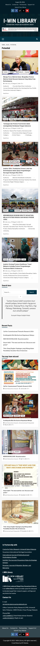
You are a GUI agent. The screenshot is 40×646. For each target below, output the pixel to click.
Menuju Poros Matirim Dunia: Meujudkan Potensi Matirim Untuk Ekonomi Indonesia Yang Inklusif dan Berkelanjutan (19, 79)
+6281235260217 (8, 618)
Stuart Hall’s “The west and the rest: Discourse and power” (19, 344)
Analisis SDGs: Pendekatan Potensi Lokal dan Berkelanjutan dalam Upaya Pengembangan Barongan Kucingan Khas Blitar (17, 171)
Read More (6, 93)
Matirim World (19, 72)
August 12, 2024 (16, 222)
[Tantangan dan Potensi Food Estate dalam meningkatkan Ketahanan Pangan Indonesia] (20, 109)
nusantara (17, 415)
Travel (23, 259)
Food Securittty (25, 119)
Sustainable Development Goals (12, 163)
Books (11, 451)
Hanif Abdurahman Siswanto (11, 389)
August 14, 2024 (16, 128)
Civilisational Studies (9, 486)
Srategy (18, 259)
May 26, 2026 (8, 424)
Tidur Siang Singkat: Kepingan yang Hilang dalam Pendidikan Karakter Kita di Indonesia (18, 349)
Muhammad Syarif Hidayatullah (26, 423)
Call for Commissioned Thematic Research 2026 (18, 331)
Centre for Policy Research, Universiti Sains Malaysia (19, 549)
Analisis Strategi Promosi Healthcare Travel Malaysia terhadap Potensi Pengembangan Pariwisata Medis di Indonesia (17, 266)
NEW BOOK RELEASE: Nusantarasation (16, 339)
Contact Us (15, 4)
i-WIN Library (20, 20)
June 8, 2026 (23, 388)
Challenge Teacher (14, 119)
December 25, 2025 (25, 495)
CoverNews (15, 643)
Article (5, 72)
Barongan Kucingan (14, 161)
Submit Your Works (20, 7)
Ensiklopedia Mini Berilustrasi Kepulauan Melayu (18, 335)
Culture (23, 161)
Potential (27, 72)
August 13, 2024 (16, 175)
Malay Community (8, 415)
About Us (8, 4)
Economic (17, 210)
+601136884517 (8, 615)
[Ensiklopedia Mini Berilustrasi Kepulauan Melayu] (20, 406)
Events (5, 381)
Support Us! (31, 4)
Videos (30, 210)
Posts (22, 415)
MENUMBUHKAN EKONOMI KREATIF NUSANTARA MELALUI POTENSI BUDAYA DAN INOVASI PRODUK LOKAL (18, 217)
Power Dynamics (26, 486)
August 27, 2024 (16, 83)
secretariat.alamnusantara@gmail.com (15, 604)
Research (17, 381)
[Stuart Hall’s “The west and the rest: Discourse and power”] (20, 476)
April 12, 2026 (24, 459)
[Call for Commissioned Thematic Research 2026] (20, 372)
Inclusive (12, 72)
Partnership (23, 4)
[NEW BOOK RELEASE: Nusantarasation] (20, 442)
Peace (11, 381)
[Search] (37, 39)
